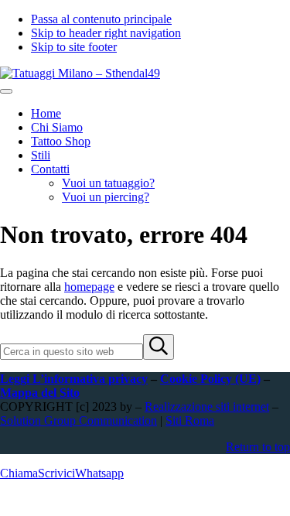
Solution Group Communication (78, 420)
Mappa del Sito (40, 392)
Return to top (258, 446)
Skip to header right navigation (106, 32)
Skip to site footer (74, 46)
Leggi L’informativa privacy (74, 378)
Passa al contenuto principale (101, 19)
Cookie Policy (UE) (210, 378)
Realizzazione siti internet (207, 406)
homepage (89, 286)
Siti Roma (189, 420)
